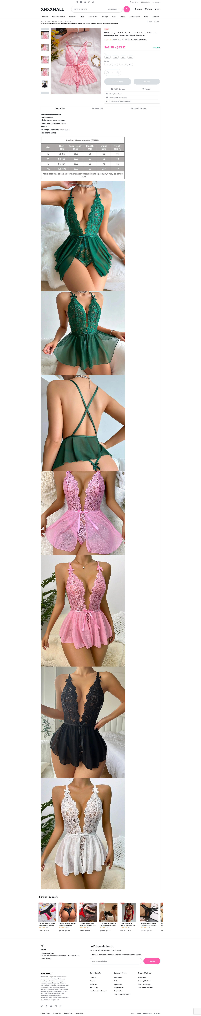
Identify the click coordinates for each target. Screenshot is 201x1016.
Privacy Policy (45, 1013)
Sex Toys (45, 17)
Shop (48, 21)
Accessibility (79, 1013)
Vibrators (72, 17)
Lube (113, 17)
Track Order (135, 2)
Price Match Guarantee (145, 987)
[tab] (60, 108)
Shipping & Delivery (144, 981)
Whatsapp (93, 2)
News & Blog (94, 987)
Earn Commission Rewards (98, 991)
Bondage (105, 17)
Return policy (118, 991)
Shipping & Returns (138, 108)
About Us (93, 977)
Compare (157, 2)
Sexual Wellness (135, 17)
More (146, 17)
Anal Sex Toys (92, 17)
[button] (45, 29)
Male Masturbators (58, 17)
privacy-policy (126, 955)
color (105, 54)
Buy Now (147, 82)
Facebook (81, 2)
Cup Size (106, 61)
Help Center (146, 2)
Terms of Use (57, 1013)
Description (60, 108)
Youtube (85, 2)
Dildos (82, 17)
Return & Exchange (144, 984)
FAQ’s (116, 981)
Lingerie (122, 17)
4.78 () (116, 39)
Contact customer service (122, 994)
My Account (118, 984)
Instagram (89, 2)
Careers (92, 981)
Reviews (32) (97, 108)
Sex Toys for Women (65, 21)
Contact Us (93, 984)
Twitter (77, 2)
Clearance (155, 17)
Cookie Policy (68, 1013)
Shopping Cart (118, 987)
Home (42, 21)
